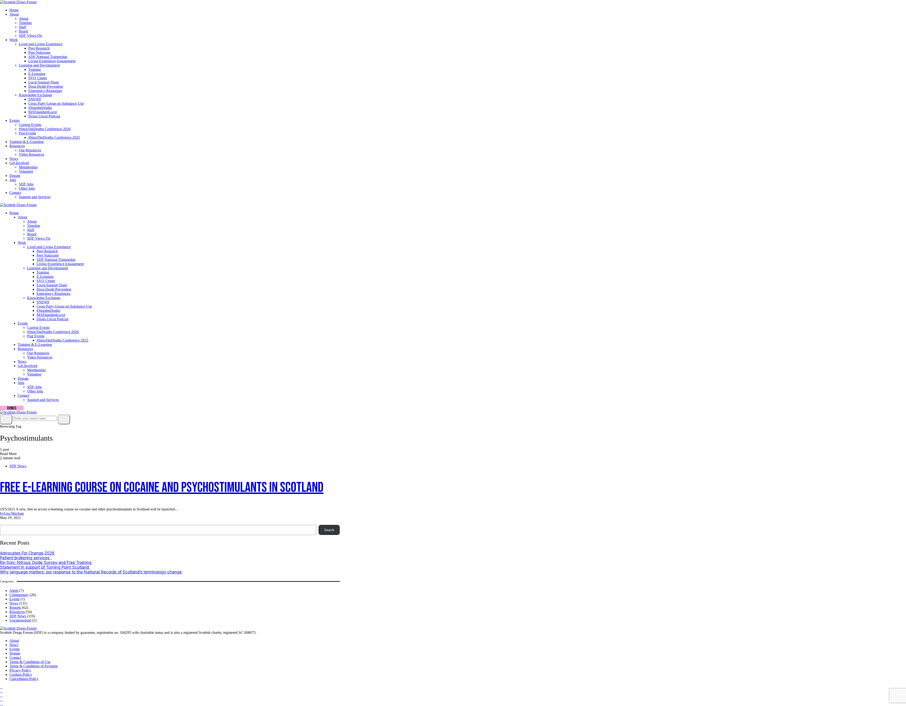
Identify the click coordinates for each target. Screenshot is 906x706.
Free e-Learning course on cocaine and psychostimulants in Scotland (161, 487)
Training (34, 69)
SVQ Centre (37, 78)
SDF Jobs (26, 184)
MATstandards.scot (42, 112)
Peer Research (39, 48)
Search (6, 522)
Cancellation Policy (23, 679)
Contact (15, 193)
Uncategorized (20, 620)
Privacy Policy (20, 670)
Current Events (30, 125)
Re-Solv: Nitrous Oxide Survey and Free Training (46, 562)
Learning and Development (39, 65)
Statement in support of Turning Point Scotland (45, 567)
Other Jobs (27, 188)
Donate (14, 176)
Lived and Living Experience (41, 44)
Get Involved (19, 163)
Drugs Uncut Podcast (44, 116)
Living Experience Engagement (52, 61)
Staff (22, 27)
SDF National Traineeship (47, 57)
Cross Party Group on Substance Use (56, 103)
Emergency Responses (45, 91)
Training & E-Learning (26, 142)
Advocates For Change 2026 (27, 553)
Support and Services (34, 197)
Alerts (13, 591)
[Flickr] (1, 700)
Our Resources (30, 150)
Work (13, 40)
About (14, 14)
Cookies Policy (20, 675)
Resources (17, 146)
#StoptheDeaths (40, 108)
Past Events (27, 133)
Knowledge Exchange (35, 95)
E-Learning (36, 74)
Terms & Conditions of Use (29, 662)
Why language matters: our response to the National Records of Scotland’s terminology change (91, 572)
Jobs (12, 180)
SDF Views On (30, 35)
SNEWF (34, 99)
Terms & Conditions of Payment (33, 666)
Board (23, 31)
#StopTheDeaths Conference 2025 (54, 137)
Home (14, 10)
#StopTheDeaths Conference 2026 (45, 129)
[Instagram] (1, 691)
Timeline (25, 23)
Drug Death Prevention (45, 86)
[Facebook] (1, 687)
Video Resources (31, 154)
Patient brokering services (26, 558)
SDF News (17, 466)
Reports (15, 608)
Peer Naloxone (39, 52)
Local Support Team (43, 82)
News (13, 159)
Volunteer (26, 171)
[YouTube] (1, 695)
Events (14, 120)
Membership (28, 167)
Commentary (19, 595)
